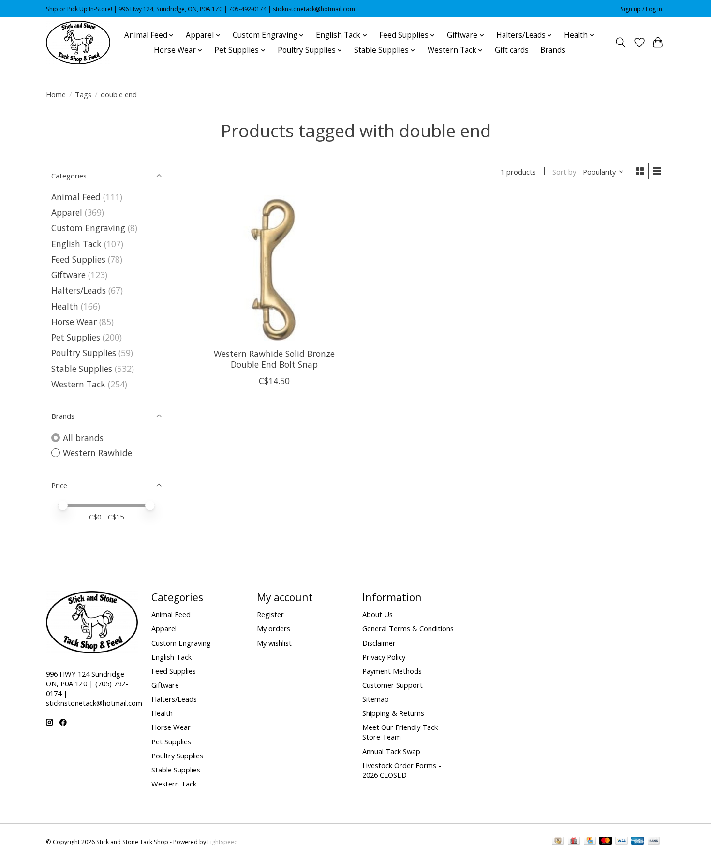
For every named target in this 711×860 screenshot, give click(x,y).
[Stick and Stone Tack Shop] (78, 42)
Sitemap (375, 699)
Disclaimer (379, 643)
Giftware (68, 275)
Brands (552, 50)
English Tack (76, 244)
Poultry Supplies (83, 352)
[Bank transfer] (654, 841)
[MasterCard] (605, 841)
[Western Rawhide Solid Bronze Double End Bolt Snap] (274, 268)
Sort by (564, 172)
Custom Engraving (88, 228)
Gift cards (512, 50)
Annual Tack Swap (391, 751)
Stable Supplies (81, 368)
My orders (273, 628)
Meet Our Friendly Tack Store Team (400, 731)
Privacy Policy (383, 657)
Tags (83, 94)
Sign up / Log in (641, 9)
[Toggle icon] (621, 42)
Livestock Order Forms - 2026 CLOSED (401, 770)
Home (56, 94)
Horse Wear (74, 321)
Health (64, 306)
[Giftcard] (574, 841)
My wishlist (274, 643)
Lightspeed (222, 842)
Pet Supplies (75, 337)
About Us (377, 614)
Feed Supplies (78, 259)
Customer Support (392, 685)
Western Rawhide (97, 453)
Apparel (66, 212)
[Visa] (621, 841)
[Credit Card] (590, 841)
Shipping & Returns (393, 713)
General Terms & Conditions (408, 628)
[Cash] (558, 841)
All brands (83, 438)
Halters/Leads (78, 290)
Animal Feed (76, 197)
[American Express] (637, 841)
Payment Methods (392, 671)
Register (270, 614)
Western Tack (78, 384)
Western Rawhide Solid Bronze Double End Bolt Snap (274, 359)
